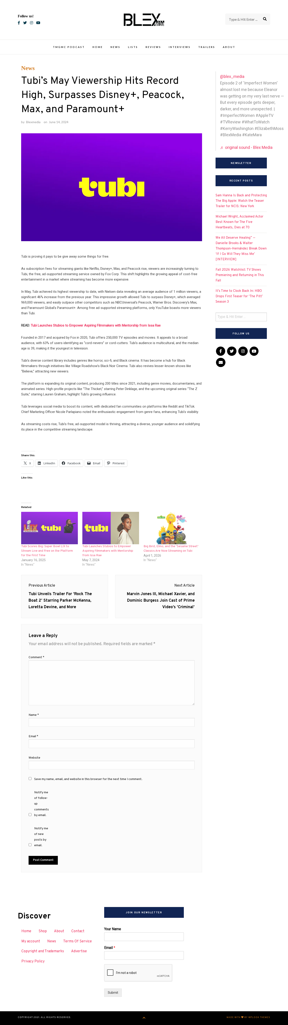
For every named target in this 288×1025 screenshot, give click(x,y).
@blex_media (232, 76)
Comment (36, 657)
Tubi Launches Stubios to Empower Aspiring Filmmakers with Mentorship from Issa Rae (96, 325)
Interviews (180, 46)
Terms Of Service (77, 941)
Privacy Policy (33, 961)
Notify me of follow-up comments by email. (41, 804)
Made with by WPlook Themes (248, 1017)
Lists (133, 46)
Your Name (112, 929)
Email (33, 736)
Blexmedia (33, 122)
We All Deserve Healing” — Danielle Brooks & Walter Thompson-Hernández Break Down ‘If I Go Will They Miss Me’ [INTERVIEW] (241, 249)
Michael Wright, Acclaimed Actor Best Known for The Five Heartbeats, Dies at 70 (239, 222)
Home (97, 46)
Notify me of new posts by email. (41, 837)
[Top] (144, 1018)
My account (30, 941)
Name (34, 715)
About (229, 46)
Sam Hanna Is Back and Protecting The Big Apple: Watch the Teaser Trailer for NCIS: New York (241, 201)
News (115, 46)
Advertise (79, 951)
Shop (42, 931)
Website (34, 758)
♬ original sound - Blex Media (246, 147)
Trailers (206, 46)
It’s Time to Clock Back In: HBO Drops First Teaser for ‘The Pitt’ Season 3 (239, 296)
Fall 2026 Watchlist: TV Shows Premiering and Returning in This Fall (240, 275)
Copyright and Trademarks (42, 951)
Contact (77, 931)
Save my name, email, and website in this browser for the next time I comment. (88, 779)
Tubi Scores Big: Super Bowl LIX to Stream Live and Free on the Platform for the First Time (47, 550)
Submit (113, 993)
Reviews (153, 46)
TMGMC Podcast (69, 46)
